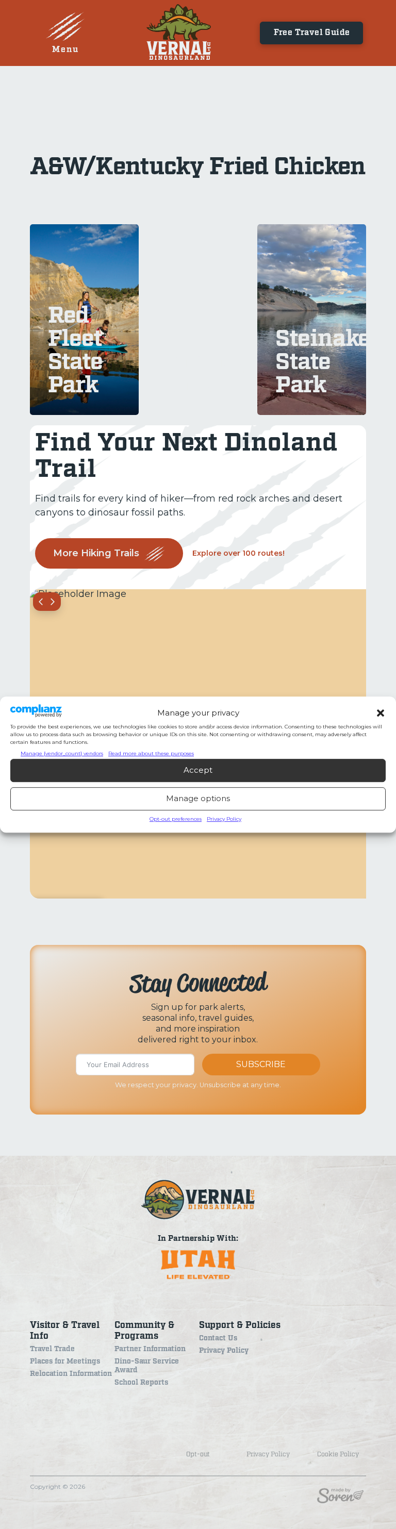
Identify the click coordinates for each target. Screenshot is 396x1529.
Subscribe (261, 1064)
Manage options (198, 798)
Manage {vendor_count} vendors (62, 753)
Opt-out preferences (176, 819)
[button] (380, 713)
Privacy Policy (224, 819)
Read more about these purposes (151, 753)
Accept (198, 770)
